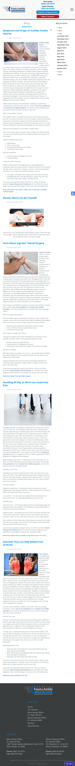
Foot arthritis (43, 554)
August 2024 (61, 48)
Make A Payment (47, 16)
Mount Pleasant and (16, 184)
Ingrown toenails (44, 252)
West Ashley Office (14, 739)
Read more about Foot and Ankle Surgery (17, 376)
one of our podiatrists (42, 106)
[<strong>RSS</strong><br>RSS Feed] (51, 29)
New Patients (33, 726)
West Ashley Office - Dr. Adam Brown (36, 713)
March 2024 (61, 62)
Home (30, 707)
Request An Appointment (48, 12)
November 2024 (63, 39)
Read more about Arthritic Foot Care (15, 675)
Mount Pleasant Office (55, 739)
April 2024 (60, 59)
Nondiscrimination (41, 764)
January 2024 (61, 68)
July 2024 (60, 51)
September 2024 (63, 45)
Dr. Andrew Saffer (53, 741)
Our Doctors (33, 709)
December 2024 (62, 36)
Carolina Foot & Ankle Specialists (15, 108)
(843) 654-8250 (47, 8)
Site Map (31, 764)
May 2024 (60, 56)
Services (31, 723)
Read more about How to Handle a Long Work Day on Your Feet (24, 535)
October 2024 (62, 42)
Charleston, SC (28, 184)
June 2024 (60, 54)
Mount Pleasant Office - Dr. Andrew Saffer (37, 719)
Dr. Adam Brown (13, 741)
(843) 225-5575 (47, 3)
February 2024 (62, 65)
